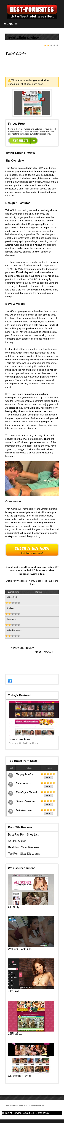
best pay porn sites (42, 567)
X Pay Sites (35, 581)
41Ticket (13, 991)
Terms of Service (12, 1112)
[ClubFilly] (31, 903)
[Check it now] (32, 550)
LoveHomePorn (19, 739)
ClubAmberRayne (19, 1075)
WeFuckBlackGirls (19, 949)
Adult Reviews (17, 840)
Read (48, 777)
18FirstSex (15, 1033)
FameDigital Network (26, 792)
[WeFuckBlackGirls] (31, 946)
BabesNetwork (23, 783)
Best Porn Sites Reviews (23, 847)
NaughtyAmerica (24, 774)
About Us (28, 1112)
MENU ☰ (11, 24)
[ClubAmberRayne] (31, 1072)
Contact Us (42, 1112)
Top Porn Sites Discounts (24, 853)
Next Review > (44, 651)
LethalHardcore (23, 810)
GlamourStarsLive (25, 801)
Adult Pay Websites (16, 581)
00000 (23, 140)
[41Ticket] (31, 988)
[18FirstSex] (31, 1030)
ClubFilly (13, 906)
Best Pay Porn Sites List (23, 834)
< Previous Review (22, 647)
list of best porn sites (31, 83)
